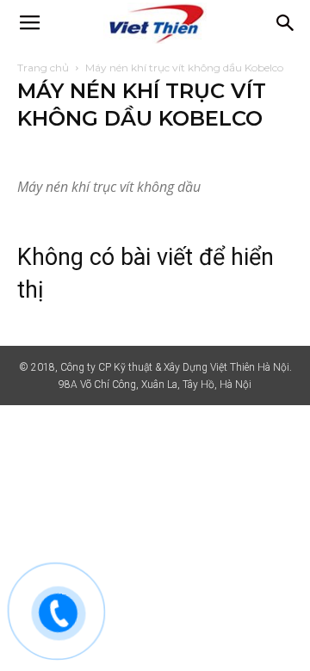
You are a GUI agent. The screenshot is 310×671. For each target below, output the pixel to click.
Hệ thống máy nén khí (74, 152)
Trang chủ (43, 67)
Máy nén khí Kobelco (191, 152)
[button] (286, 23)
